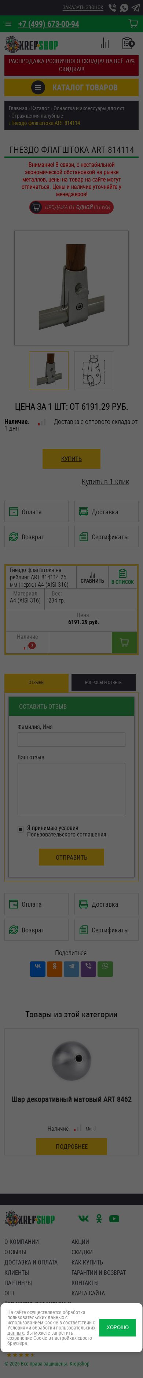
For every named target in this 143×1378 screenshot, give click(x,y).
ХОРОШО (118, 1327)
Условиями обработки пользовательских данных (51, 1330)
